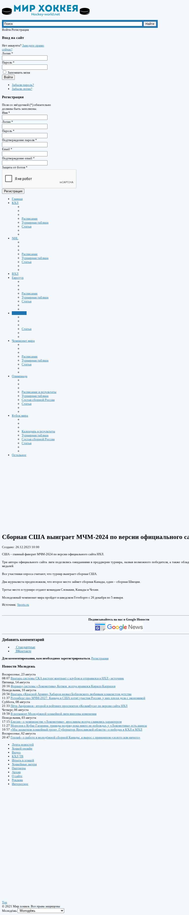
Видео (16, 752)
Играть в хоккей (23, 760)
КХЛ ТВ (17, 756)
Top (4, 902)
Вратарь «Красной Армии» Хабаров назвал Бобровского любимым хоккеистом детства (71, 694)
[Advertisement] (31, 838)
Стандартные (25, 647)
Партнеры (19, 768)
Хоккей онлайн (22, 748)
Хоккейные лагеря (24, 764)
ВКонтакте (23, 651)
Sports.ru (23, 604)
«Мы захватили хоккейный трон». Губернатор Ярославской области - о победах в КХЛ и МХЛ (76, 729)
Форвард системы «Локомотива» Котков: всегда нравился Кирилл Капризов (63, 686)
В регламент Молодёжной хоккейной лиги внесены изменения (53, 714)
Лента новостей (23, 744)
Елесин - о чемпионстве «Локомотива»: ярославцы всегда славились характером (66, 721)
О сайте (17, 776)
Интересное (20, 784)
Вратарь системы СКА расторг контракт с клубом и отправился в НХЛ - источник (67, 678)
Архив (16, 772)
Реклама (17, 780)
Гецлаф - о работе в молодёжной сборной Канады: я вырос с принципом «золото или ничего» (75, 737)
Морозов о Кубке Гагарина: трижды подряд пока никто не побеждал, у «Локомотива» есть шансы (79, 725)
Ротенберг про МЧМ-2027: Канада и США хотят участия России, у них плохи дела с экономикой (78, 698)
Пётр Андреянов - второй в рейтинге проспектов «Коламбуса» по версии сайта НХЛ (69, 706)
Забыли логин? (22, 89)
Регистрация (13, 191)
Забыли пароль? (23, 85)
